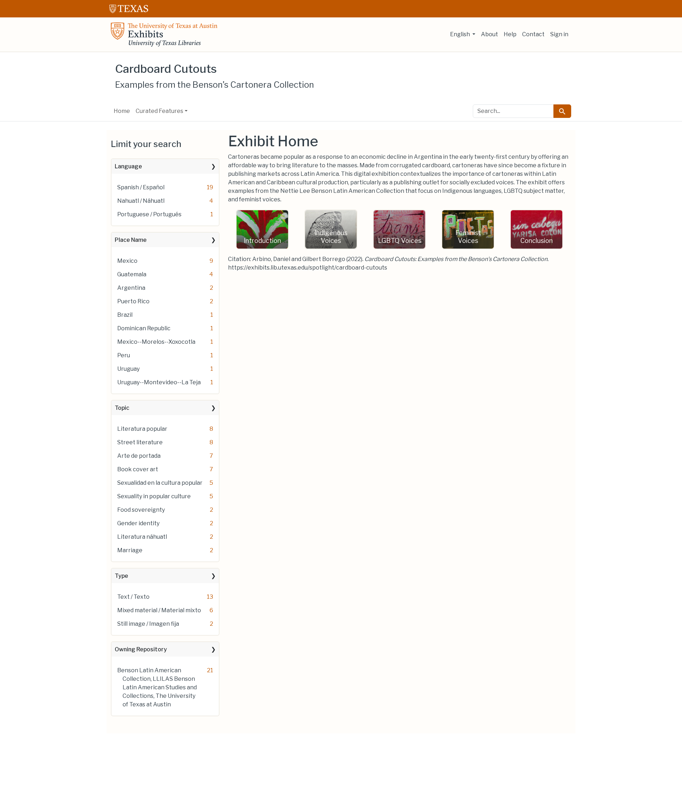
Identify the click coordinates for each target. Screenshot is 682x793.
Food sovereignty (141, 509)
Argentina (131, 287)
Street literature (140, 442)
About (489, 34)
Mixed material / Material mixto (159, 610)
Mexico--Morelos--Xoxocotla (156, 341)
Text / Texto (133, 596)
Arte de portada (139, 455)
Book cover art (137, 469)
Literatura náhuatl (142, 536)
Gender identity (138, 523)
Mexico (127, 260)
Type (121, 575)
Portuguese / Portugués (149, 214)
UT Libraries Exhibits (164, 34)
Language (128, 166)
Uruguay (128, 368)
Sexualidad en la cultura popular (159, 482)
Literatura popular (142, 428)
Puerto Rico (133, 301)
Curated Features (159, 111)
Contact (533, 34)
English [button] (460, 34)
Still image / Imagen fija (148, 623)
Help (510, 34)
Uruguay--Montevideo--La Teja (159, 382)
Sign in (559, 34)
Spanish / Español (140, 187)
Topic (122, 407)
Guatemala (131, 274)
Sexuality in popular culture (154, 496)
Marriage (129, 550)
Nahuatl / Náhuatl (140, 200)
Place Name (131, 240)
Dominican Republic (143, 328)
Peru (123, 355)
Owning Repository (141, 649)
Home (122, 111)
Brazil (124, 314)
